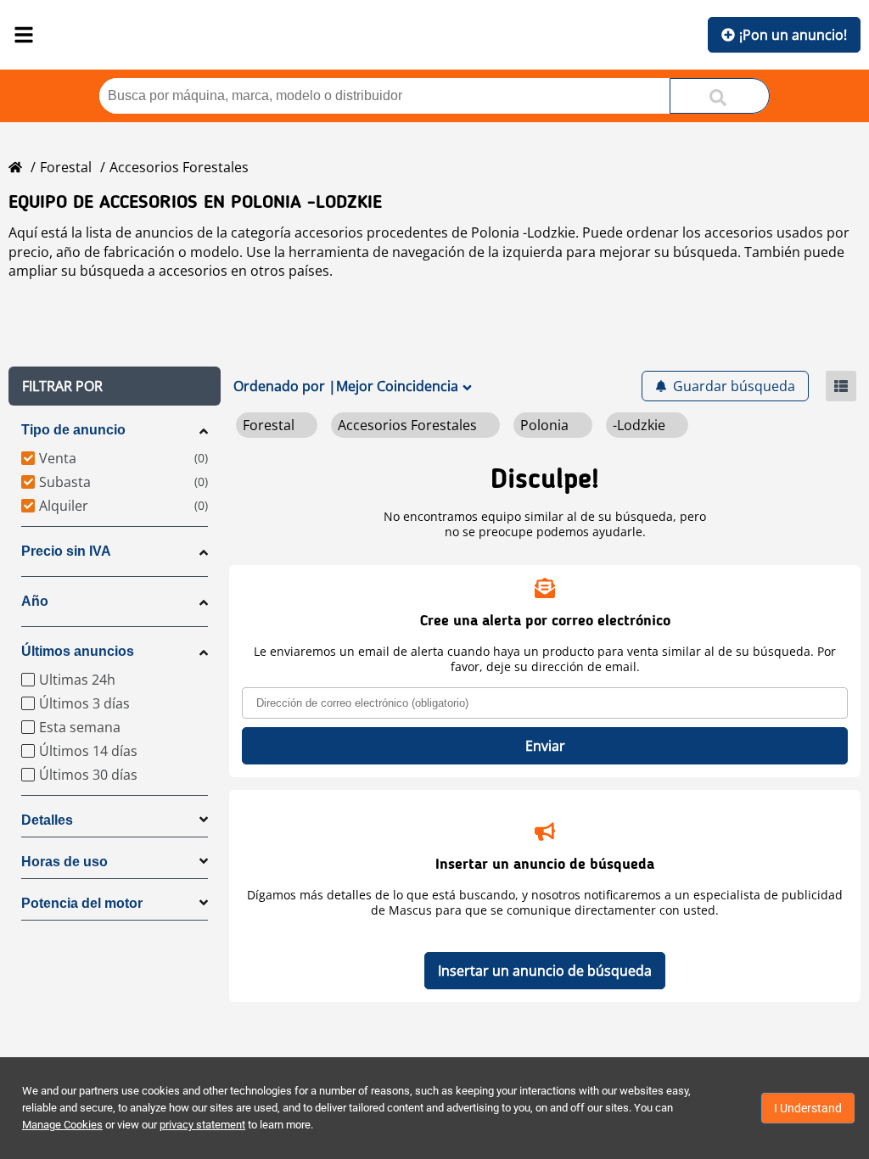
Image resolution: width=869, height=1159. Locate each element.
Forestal (66, 167)
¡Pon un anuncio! (793, 34)
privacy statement (202, 1124)
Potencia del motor (82, 903)
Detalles (47, 820)
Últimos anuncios (77, 651)
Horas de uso (64, 861)
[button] (114, 386)
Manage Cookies (62, 1124)
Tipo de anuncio (73, 430)
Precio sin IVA (66, 551)
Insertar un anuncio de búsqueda (545, 970)
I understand (808, 1108)
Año (34, 601)
